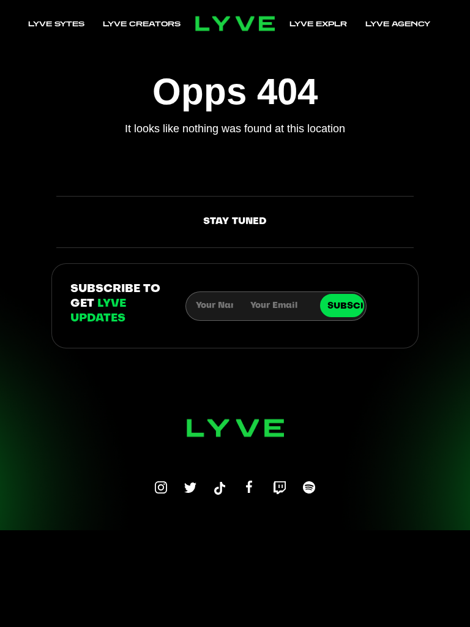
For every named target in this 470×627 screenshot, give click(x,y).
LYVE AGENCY (397, 24)
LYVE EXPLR (318, 24)
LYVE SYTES (56, 24)
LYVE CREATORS (142, 24)
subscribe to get (115, 304)
